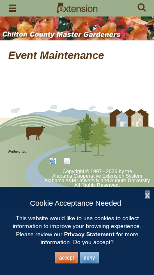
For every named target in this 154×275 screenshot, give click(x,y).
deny (89, 258)
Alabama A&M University (71, 180)
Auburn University (130, 180)
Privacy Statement (89, 234)
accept (66, 258)
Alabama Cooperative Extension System (97, 176)
